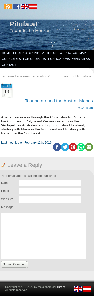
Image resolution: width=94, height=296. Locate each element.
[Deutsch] (33, 8)
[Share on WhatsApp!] (81, 150)
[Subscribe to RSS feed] (8, 6)
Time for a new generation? (28, 76)
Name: (5, 183)
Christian (87, 108)
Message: (7, 207)
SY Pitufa (36, 53)
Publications (59, 59)
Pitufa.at (23, 24)
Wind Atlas (81, 59)
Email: (5, 191)
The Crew (54, 53)
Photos (71, 53)
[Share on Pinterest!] (73, 150)
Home (6, 53)
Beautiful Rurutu (75, 76)
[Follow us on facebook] (16, 6)
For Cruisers (34, 59)
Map (82, 53)
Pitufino (20, 53)
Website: (7, 199)
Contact (9, 65)
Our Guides (11, 59)
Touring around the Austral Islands (59, 100)
